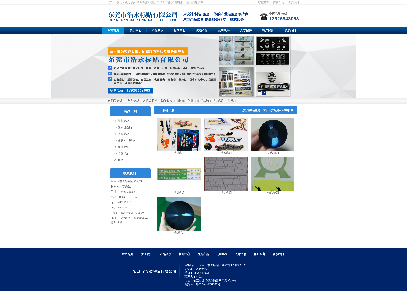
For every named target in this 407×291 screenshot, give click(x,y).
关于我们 (135, 30)
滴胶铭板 (166, 100)
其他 (231, 100)
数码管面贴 (150, 100)
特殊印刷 (218, 100)
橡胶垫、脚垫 (184, 100)
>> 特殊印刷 (121, 153)
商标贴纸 (203, 100)
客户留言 (268, 30)
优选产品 (201, 30)
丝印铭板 (133, 100)
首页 (265, 110)
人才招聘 (246, 30)
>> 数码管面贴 (123, 127)
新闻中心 (179, 30)
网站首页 (113, 30)
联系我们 (293, 2)
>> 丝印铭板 (121, 121)
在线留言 (278, 2)
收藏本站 (264, 2)
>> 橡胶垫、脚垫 (124, 140)
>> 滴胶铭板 (121, 134)
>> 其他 (118, 160)
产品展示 (157, 30)
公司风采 (224, 30)
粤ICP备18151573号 (208, 284)
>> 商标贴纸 (121, 147)
